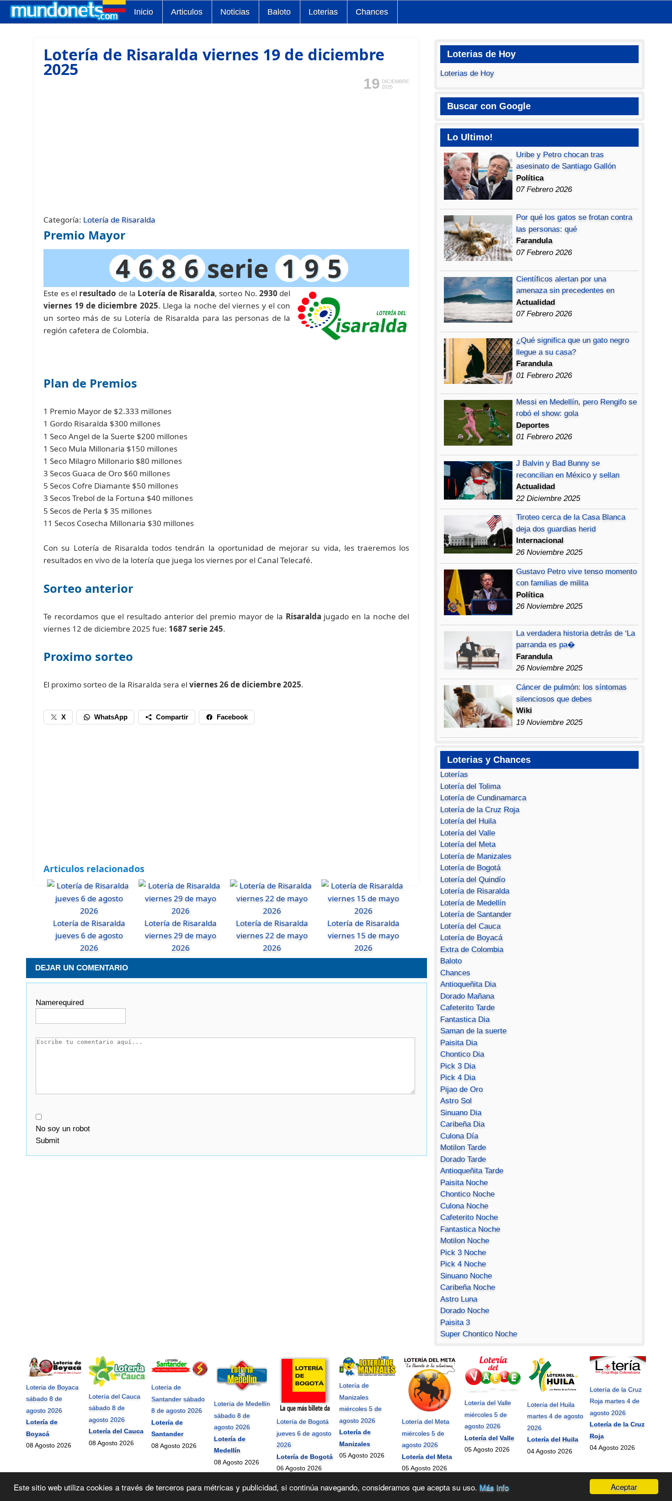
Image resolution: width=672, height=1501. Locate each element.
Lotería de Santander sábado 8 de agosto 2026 (178, 1399)
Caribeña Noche (467, 1287)
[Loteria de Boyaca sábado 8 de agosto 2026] (54, 1375)
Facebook (232, 717)
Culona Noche (464, 1206)
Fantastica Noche (470, 1229)
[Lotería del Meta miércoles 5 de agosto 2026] (430, 1410)
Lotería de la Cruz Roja (479, 809)
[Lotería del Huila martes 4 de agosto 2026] (555, 1392)
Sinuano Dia (460, 1112)
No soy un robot (63, 1128)
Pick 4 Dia (457, 1077)
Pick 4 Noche (463, 1264)
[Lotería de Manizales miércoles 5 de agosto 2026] (367, 1374)
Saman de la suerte (473, 1031)
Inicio (143, 11)
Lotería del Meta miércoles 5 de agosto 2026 (425, 1433)
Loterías (454, 774)
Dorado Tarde (463, 1159)
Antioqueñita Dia (468, 984)
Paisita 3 (455, 1322)
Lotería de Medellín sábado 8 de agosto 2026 (242, 1415)
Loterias (323, 11)
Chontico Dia (462, 1054)
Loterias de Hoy (467, 73)
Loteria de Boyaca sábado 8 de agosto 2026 (52, 1399)
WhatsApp (111, 717)
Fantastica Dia (465, 1019)
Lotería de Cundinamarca (483, 797)
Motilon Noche (464, 1240)
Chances (372, 11)
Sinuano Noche (466, 1276)
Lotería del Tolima (470, 786)
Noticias (235, 11)
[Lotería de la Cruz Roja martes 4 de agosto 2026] (618, 1377)
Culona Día (459, 1136)
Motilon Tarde (463, 1147)
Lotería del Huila (468, 821)
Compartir (172, 717)
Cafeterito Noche (469, 1217)
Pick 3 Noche (463, 1252)
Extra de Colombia (471, 949)
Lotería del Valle (467, 833)
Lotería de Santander (476, 914)
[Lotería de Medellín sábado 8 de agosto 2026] (242, 1392)
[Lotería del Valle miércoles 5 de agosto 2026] (492, 1391)
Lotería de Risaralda (119, 219)
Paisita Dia (458, 1042)
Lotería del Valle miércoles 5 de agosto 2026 (487, 1414)
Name (60, 1002)
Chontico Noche (467, 1194)
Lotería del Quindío (472, 879)
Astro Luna (458, 1299)
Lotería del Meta (468, 844)
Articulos (187, 11)
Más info (494, 1487)
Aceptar (624, 1486)
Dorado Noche (464, 1310)
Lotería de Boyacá (471, 937)
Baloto (279, 11)
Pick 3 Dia (457, 1066)
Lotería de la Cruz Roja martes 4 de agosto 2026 (616, 1401)
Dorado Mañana (467, 996)
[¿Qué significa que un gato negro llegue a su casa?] (478, 381)
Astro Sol (456, 1100)
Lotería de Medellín (473, 903)
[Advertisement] (226, 151)
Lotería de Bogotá (470, 867)
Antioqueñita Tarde (471, 1170)
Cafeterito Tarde (467, 1007)
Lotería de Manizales (476, 856)
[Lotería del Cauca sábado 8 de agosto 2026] (117, 1384)
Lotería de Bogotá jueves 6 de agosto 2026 (304, 1433)
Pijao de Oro (461, 1089)
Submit (47, 1140)
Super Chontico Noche (478, 1334)
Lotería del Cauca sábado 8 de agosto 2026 (114, 1408)
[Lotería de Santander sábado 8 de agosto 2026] (179, 1375)
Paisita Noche (464, 1182)
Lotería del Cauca (470, 926)
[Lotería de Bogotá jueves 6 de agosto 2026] (305, 1410)
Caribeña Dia (462, 1124)
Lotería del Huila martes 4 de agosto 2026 (555, 1416)
